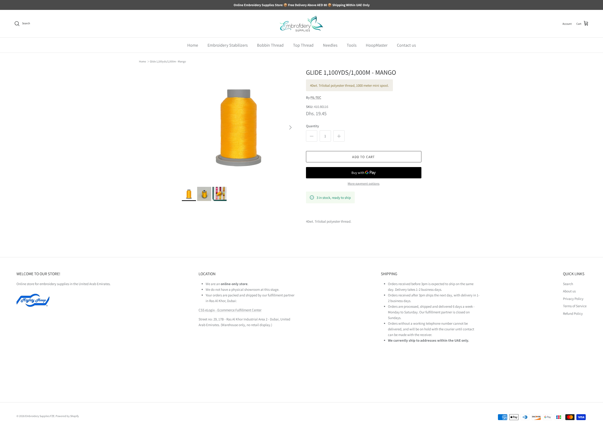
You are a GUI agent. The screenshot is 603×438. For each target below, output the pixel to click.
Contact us (406, 45)
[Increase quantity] (339, 136)
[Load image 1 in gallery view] (239, 125)
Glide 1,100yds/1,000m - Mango (168, 61)
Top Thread (303, 45)
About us (569, 291)
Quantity (312, 126)
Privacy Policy (573, 298)
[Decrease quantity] (311, 136)
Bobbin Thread (270, 45)
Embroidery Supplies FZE (39, 416)
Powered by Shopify (67, 416)
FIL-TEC (315, 97)
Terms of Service (575, 306)
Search (568, 284)
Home (192, 45)
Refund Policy (573, 313)
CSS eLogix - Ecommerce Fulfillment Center (230, 310)
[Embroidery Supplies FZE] (301, 24)
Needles (330, 45)
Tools (351, 45)
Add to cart (363, 157)
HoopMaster (376, 45)
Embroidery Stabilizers (228, 45)
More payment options (363, 184)
